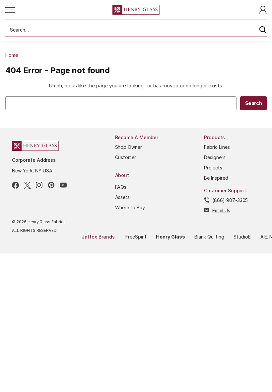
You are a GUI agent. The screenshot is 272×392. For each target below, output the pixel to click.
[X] (27, 185)
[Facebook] (15, 185)
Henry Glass (170, 237)
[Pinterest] (51, 185)
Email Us (221, 210)
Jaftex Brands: (99, 237)
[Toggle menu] (58, 9)
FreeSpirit (136, 237)
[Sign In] (263, 9)
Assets (122, 197)
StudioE (242, 237)
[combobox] (136, 30)
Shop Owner (128, 147)
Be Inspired (216, 178)
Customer (125, 157)
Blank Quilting (209, 237)
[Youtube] (63, 185)
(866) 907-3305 (230, 200)
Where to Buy (130, 207)
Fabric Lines (217, 147)
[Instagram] (39, 185)
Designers (215, 157)
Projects (213, 167)
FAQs (121, 187)
